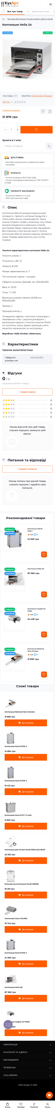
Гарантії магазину (23, 191)
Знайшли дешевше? (11, 110)
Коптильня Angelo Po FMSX (37, 610)
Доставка (17, 157)
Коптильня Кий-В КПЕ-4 (16, 781)
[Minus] (5, 130)
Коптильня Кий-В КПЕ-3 (16, 746)
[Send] (49, 146)
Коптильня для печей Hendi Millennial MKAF (25, 850)
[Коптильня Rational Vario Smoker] (14, 658)
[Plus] (17, 130)
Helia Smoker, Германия (42, 96)
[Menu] (50, 4)
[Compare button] (50, 111)
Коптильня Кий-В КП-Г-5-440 (18, 815)
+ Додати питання (27, 469)
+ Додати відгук (27, 392)
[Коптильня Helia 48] (14, 578)
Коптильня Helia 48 (36, 569)
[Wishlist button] (43, 111)
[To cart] (44, 554)
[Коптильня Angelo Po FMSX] (14, 618)
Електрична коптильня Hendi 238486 (22, 884)
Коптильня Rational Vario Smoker (36, 650)
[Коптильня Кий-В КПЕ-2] (14, 538)
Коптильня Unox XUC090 (16, 918)
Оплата (16, 173)
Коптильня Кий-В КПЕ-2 (35, 530)
